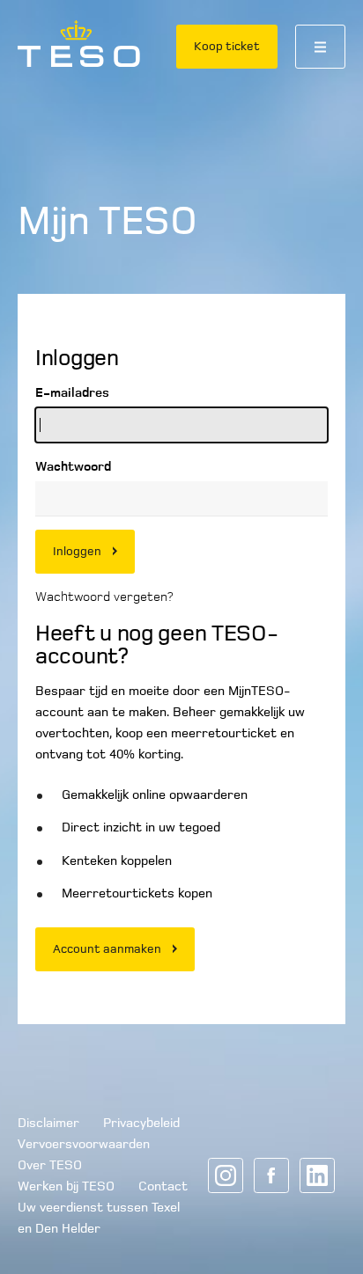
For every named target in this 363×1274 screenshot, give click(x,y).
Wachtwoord (73, 466)
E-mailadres (72, 392)
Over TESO (50, 1165)
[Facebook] (271, 1175)
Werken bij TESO (66, 1186)
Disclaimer (48, 1123)
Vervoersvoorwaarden (84, 1144)
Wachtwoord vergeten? (104, 596)
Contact (163, 1186)
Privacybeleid (141, 1123)
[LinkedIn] (317, 1175)
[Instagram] (225, 1175)
